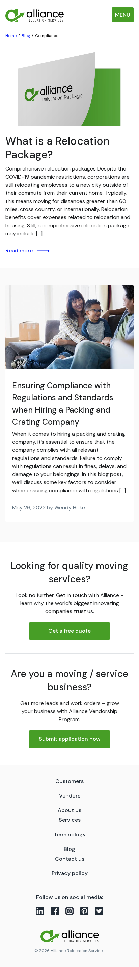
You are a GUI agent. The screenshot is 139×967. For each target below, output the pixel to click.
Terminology (70, 834)
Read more (19, 250)
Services (70, 820)
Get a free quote (69, 630)
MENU (122, 14)
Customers (69, 781)
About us (69, 810)
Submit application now (70, 738)
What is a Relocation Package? (57, 148)
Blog (69, 849)
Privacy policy (70, 873)
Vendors (69, 795)
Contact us (69, 858)
